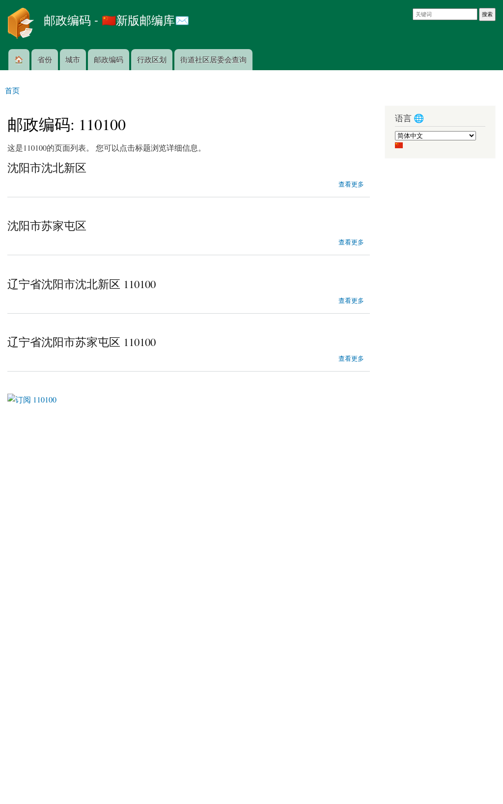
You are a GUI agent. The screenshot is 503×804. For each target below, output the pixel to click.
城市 (72, 59)
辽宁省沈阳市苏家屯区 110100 (81, 341)
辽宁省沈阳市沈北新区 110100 (81, 283)
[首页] (22, 24)
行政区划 (152, 59)
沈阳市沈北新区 (46, 167)
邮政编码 (108, 59)
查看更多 (351, 183)
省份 (44, 59)
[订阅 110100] (31, 395)
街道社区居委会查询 (213, 59)
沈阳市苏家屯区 (46, 225)
